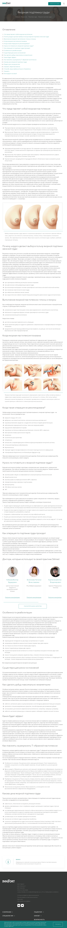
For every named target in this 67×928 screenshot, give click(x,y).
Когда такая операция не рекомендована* (17, 43)
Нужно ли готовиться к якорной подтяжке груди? (19, 46)
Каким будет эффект (10, 57)
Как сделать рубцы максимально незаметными (18, 55)
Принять (58, 924)
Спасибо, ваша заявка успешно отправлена (17, 69)
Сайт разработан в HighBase (23, 901)
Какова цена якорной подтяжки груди (15, 62)
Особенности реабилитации (13, 50)
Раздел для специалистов (12, 64)
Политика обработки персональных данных (27, 897)
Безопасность (39, 919)
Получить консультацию (12, 597)
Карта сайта (20, 899)
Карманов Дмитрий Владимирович (55, 581)
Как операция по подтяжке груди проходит (17, 48)
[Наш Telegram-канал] (22, 905)
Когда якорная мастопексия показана (15, 41)
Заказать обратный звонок (12, 66)
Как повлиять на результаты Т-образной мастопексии (20, 59)
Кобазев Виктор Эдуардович (12, 581)
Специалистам (7, 916)
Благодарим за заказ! (10, 73)
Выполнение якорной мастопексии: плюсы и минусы (20, 39)
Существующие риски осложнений (15, 53)
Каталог (37, 916)
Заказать (6, 71)
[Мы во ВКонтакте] (18, 905)
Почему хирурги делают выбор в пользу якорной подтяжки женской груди (26, 36)
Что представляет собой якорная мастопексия (18, 34)
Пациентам (38, 912)
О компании (6, 912)
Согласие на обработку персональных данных (28, 895)
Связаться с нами (54, 3)
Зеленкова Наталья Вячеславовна (34, 581)
